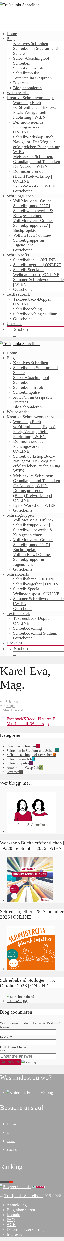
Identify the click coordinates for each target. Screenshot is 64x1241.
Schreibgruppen (20, 196)
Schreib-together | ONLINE (37, 264)
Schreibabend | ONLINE (34, 259)
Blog (11, 38)
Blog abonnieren (27, 87)
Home (12, 33)
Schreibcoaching (27, 309)
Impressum (16, 1234)
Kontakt (13, 1214)
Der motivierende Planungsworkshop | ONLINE (30, 127)
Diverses (20, 82)
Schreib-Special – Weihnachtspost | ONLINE (36, 272)
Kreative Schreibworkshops (30, 97)
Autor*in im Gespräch (32, 78)
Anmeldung (17, 1204)
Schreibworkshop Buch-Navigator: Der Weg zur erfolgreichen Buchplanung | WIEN (37, 144)
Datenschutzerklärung (25, 1229)
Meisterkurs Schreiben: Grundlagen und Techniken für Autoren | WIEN (36, 161)
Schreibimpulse (26, 73)
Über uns (14, 323)
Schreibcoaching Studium (35, 314)
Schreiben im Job (28, 68)
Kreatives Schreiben (30, 43)
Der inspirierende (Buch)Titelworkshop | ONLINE (32, 176)
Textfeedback (18, 294)
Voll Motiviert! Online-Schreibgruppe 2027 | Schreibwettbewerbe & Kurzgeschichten (33, 208)
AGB (11, 1224)
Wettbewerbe (18, 92)
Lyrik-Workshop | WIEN (34, 186)
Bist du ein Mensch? (15, 1048)
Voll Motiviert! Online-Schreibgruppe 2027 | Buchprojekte (33, 225)
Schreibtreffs (18, 255)
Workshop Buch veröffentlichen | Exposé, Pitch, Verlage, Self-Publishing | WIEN (34, 110)
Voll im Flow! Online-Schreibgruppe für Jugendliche (32, 240)
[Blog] (15, 1186)
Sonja (10, 706)
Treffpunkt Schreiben (23, 1195)
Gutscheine (22, 191)
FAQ (11, 1219)
